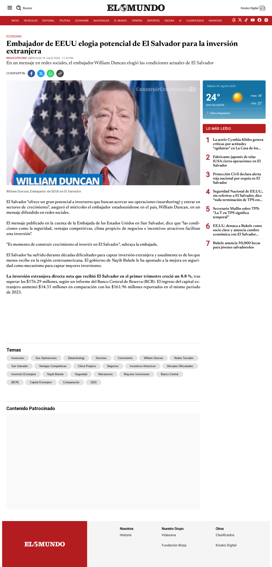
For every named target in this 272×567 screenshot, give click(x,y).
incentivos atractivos (143, 366)
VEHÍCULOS (30, 20)
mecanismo (105, 374)
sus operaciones (46, 358)
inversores (17, 358)
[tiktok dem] (246, 20)
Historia (126, 535)
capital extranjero (41, 382)
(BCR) (15, 382)
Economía (14, 36)
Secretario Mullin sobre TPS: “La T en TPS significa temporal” (236, 213)
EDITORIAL (48, 20)
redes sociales (184, 358)
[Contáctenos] (174, 558)
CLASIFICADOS (195, 20)
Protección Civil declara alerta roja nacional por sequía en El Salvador (237, 178)
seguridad (81, 374)
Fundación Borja (174, 545)
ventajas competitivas (53, 366)
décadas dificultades (180, 366)
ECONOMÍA (82, 20)
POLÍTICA (65, 20)
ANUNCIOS (215, 20)
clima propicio (87, 366)
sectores (101, 358)
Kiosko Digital (226, 545)
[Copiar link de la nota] (60, 73)
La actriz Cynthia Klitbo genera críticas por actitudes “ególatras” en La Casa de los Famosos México (238, 144)
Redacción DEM (16, 58)
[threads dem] (234, 20)
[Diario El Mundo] (136, 11)
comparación (71, 382)
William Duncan (153, 358)
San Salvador (19, 366)
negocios (113, 366)
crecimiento (125, 358)
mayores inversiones (137, 374)
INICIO (15, 20)
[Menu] (9, 8)
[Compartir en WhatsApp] (50, 73)
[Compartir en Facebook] (31, 73)
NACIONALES (101, 20)
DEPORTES (153, 20)
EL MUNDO (120, 20)
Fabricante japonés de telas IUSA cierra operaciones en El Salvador (237, 161)
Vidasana (169, 535)
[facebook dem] (259, 21)
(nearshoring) (76, 358)
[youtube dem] (252, 21)
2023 (93, 382)
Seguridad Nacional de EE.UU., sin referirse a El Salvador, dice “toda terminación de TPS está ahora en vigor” (238, 196)
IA (180, 20)
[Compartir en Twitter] (41, 73)
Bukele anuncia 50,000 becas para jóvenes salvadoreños (236, 245)
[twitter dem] (240, 20)
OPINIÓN (137, 20)
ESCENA (169, 20)
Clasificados (225, 535)
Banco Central (169, 374)
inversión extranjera (23, 374)
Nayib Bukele (55, 374)
